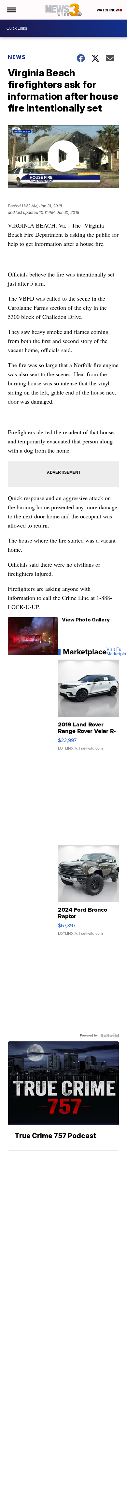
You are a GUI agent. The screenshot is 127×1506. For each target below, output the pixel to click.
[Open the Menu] (11, 10)
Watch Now (108, 10)
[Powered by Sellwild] (109, 1035)
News (17, 57)
